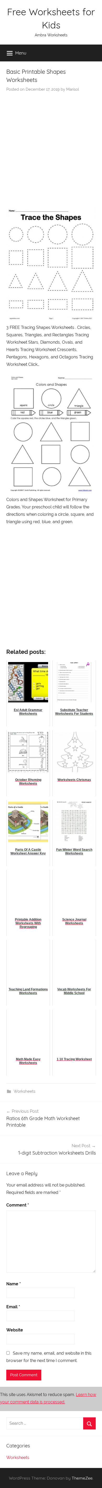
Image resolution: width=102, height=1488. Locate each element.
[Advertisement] (51, 146)
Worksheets (24, 1091)
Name (13, 1283)
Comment (17, 1205)
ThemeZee (82, 1478)
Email (13, 1306)
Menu (20, 53)
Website (14, 1330)
